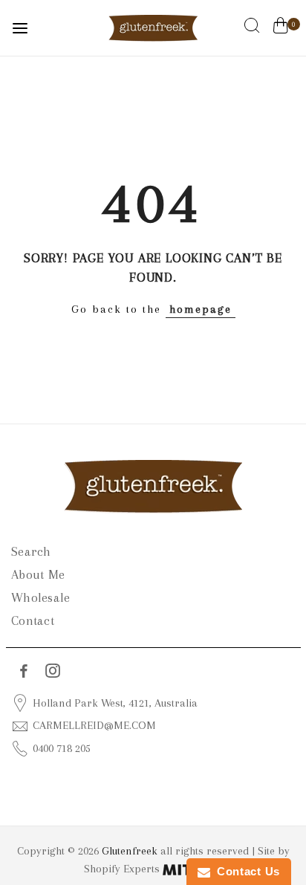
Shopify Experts (123, 868)
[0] (280, 28)
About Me (38, 574)
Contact (32, 620)
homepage (200, 309)
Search (31, 551)
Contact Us (245, 871)
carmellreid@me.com (94, 725)
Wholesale (40, 597)
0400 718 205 (62, 748)
